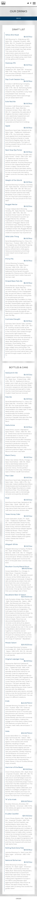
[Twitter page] (28, 3)
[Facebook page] (30, 3)
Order (18, 898)
